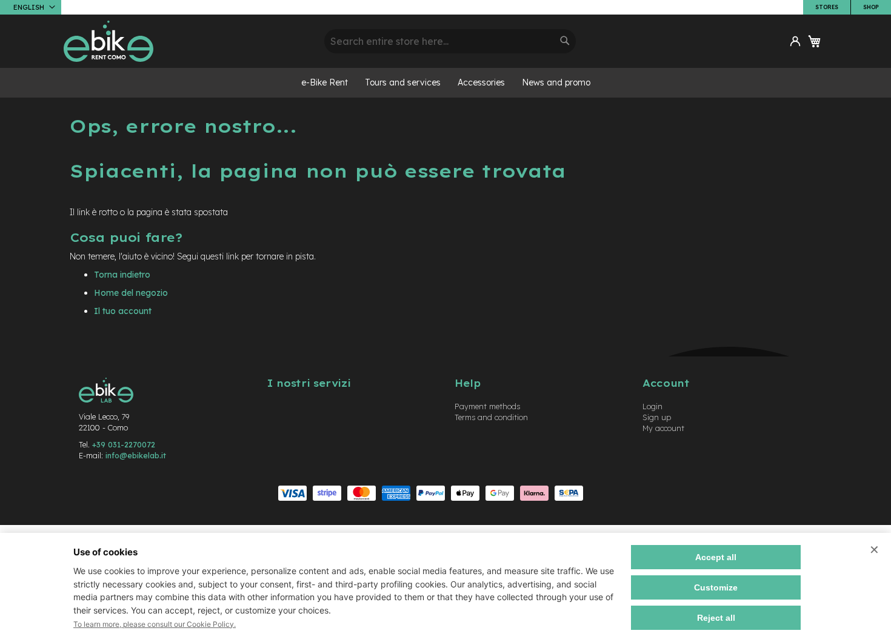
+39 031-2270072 (123, 444)
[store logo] (189, 41)
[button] (30, 7)
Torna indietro (122, 274)
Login (652, 406)
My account (663, 428)
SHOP (871, 7)
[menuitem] (324, 83)
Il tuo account (123, 311)
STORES (826, 7)
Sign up (656, 417)
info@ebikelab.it (135, 455)
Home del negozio (131, 292)
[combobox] (450, 41)
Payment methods (487, 406)
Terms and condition (491, 417)
